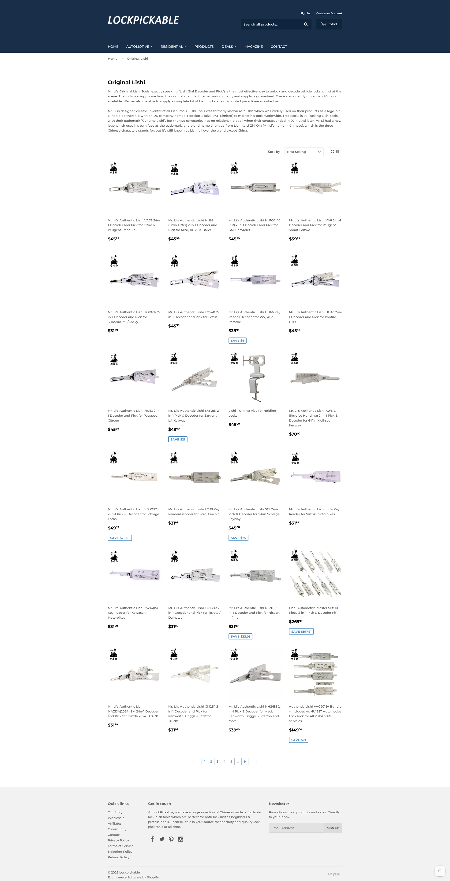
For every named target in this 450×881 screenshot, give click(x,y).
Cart (333, 24)
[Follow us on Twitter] (162, 839)
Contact (279, 46)
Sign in (305, 13)
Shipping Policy (120, 851)
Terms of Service (120, 846)
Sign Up (333, 828)
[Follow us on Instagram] (180, 839)
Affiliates (115, 823)
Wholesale (116, 818)
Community (117, 829)
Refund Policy (118, 857)
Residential (172, 46)
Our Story (115, 812)
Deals (228, 46)
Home (113, 46)
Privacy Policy (118, 840)
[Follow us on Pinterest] (171, 839)
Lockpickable (129, 872)
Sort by (274, 152)
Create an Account (329, 13)
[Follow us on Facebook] (152, 839)
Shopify (153, 877)
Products (204, 46)
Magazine (254, 46)
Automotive (138, 46)
